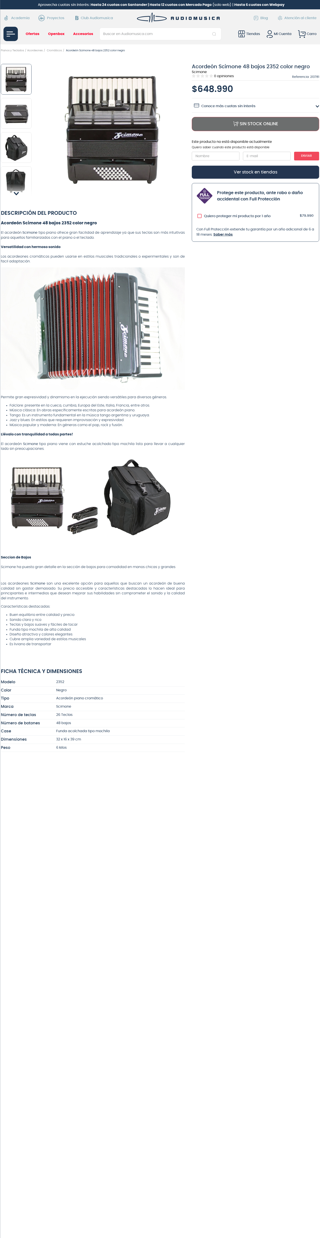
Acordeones (35, 50)
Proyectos (55, 18)
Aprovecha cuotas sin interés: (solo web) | (161, 5)
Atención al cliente (300, 18)
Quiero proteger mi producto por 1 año (237, 216)
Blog (264, 18)
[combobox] (160, 34)
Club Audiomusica (97, 18)
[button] (113, 129)
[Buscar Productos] (215, 34)
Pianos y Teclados (12, 50)
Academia (20, 18)
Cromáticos (54, 50)
